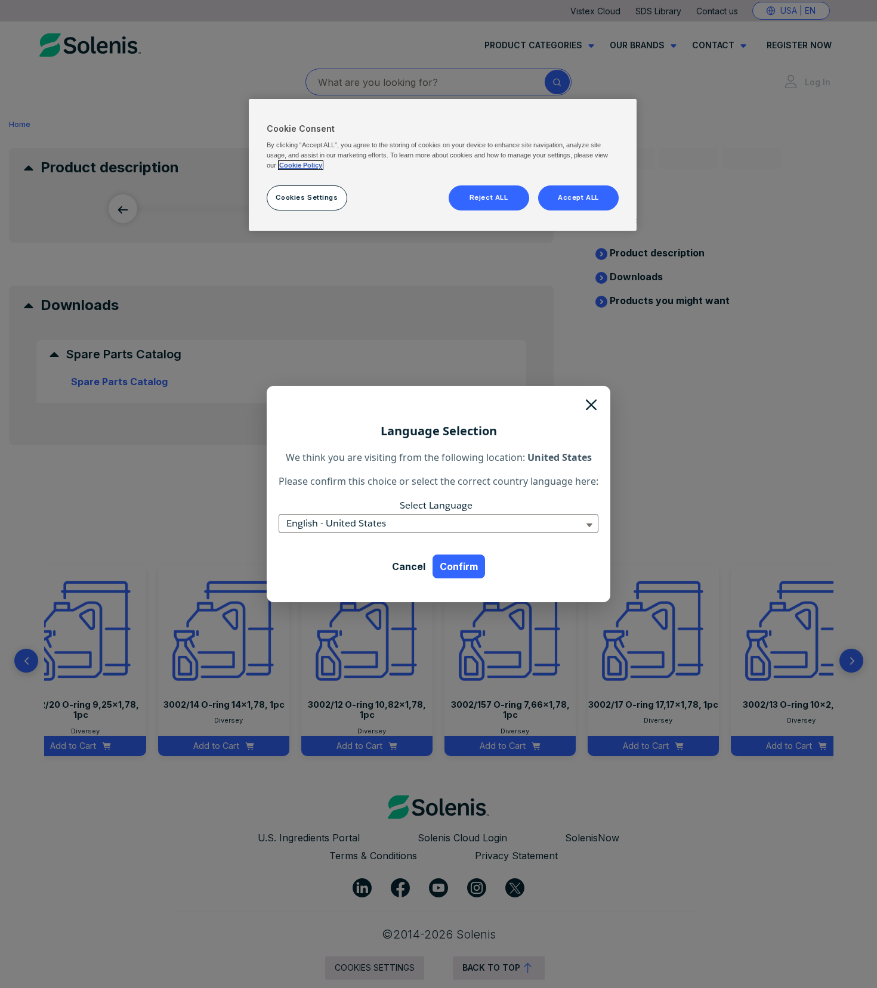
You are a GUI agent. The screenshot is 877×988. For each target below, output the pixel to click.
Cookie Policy (300, 165)
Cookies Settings (307, 197)
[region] (443, 165)
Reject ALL (489, 197)
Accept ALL (578, 197)
